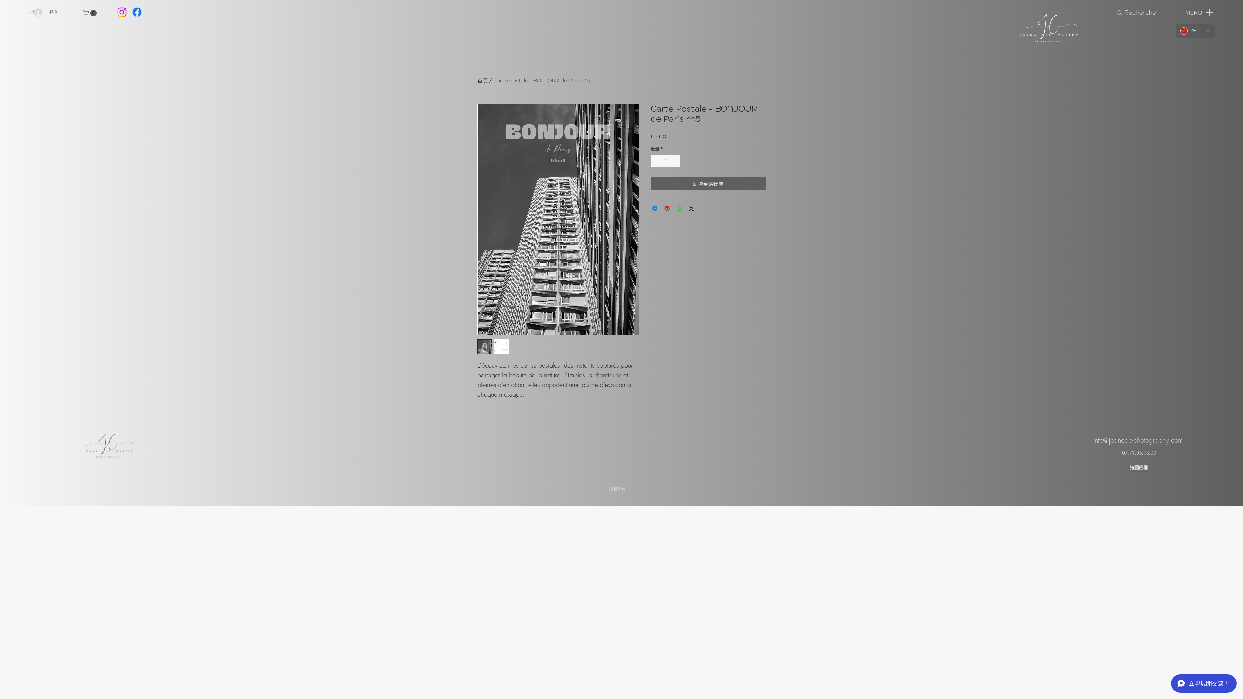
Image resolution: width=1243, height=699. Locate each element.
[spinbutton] (665, 161)
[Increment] (675, 161)
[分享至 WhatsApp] (679, 208)
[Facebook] (137, 12)
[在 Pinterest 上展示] (667, 208)
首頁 (482, 80)
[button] (90, 13)
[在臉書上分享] (655, 208)
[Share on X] (692, 208)
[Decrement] (656, 161)
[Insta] (122, 12)
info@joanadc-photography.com (1138, 440)
